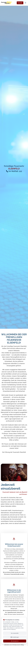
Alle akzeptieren (15, 641)
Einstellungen (15, 637)
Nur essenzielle (14, 633)
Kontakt (20, 3)
